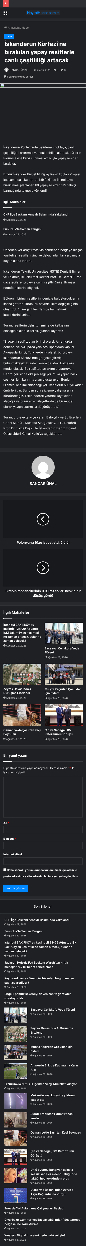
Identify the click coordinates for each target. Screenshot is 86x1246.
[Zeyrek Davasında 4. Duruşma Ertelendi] (22, 674)
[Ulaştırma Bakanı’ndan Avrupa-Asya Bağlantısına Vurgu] (15, 1195)
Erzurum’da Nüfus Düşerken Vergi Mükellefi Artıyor (40, 1084)
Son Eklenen (43, 906)
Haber (26, 27)
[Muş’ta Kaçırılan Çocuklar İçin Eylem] (64, 674)
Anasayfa (13, 27)
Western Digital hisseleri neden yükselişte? (35, 1235)
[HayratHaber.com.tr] (43, 12)
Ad (6, 823)
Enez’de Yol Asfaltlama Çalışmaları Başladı (34, 1208)
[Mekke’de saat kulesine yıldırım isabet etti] (15, 1101)
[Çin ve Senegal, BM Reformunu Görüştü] (64, 715)
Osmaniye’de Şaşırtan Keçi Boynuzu (55, 1132)
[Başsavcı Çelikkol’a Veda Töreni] (64, 633)
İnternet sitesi (12, 854)
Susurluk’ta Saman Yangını (22, 229)
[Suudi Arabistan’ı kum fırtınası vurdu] (15, 1119)
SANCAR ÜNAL (19, 69)
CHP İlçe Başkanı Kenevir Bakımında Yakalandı (35, 214)
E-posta (9, 838)
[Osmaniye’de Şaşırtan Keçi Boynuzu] (22, 715)
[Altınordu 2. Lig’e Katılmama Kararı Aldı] (15, 1071)
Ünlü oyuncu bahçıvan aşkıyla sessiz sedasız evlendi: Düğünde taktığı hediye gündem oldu (53, 1174)
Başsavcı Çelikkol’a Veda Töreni (52, 1009)
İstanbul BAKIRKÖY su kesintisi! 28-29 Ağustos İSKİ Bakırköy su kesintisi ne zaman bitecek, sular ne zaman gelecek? (22, 632)
